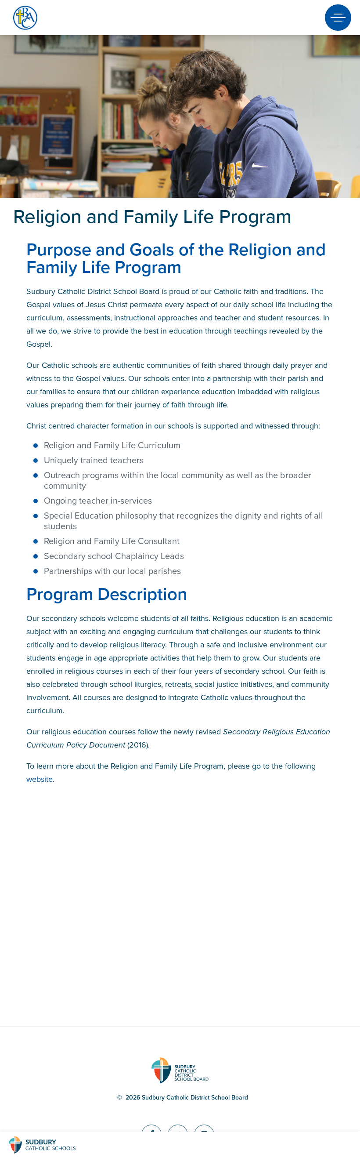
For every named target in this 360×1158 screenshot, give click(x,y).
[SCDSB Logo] (50, 1145)
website (39, 779)
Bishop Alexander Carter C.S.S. (40, 18)
